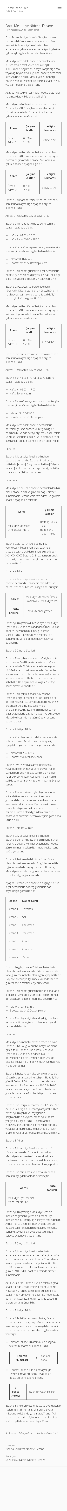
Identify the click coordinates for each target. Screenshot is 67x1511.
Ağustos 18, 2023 (18, 29)
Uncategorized (49, 1433)
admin (36, 29)
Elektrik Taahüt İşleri (17, 8)
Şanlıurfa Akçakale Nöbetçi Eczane (25, 1460)
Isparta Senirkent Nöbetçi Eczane (25, 1449)
